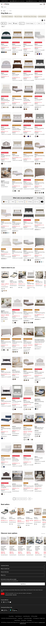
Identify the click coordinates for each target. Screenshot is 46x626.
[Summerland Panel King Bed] (6, 418)
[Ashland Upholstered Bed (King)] (40, 391)
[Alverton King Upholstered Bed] (17, 448)
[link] (6, 48)
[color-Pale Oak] (13, 54)
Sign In (41, 4)
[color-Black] (15, 379)
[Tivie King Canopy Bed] (17, 391)
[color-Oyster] (17, 191)
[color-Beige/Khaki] (13, 379)
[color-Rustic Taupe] (30, 409)
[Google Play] (14, 610)
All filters (41, 197)
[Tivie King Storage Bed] (40, 118)
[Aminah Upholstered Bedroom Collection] (28, 332)
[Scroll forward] (42, 202)
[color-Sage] (39, 163)
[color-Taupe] (4, 233)
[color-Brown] (15, 54)
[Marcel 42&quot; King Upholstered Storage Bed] (28, 391)
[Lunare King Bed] (6, 35)
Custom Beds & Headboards (7, 16)
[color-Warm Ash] (26, 409)
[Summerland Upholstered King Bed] (6, 448)
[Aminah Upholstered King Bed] (40, 145)
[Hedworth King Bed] (40, 35)
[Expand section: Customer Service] (23, 565)
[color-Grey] (41, 54)
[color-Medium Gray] (37, 109)
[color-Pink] (6, 290)
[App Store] (4, 610)
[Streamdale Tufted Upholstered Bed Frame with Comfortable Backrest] (39, 540)
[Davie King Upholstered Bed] (28, 35)
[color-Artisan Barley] (4, 107)
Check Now (15, 594)
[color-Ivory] (37, 436)
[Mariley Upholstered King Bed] (17, 173)
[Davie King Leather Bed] (28, 64)
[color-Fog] (19, 107)
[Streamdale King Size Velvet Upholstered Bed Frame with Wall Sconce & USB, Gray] (22, 540)
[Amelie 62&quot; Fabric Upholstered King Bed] (17, 118)
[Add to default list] (16, 271)
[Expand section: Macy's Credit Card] (23, 568)
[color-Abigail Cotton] (2, 107)
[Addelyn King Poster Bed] (6, 391)
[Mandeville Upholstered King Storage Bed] (40, 362)
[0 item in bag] (44, 4)
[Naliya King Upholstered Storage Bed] (28, 302)
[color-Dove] (13, 191)
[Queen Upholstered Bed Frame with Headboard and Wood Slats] (5, 275)
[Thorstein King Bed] (40, 89)
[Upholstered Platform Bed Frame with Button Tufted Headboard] (4, 511)
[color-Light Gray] (35, 109)
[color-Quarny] (8, 233)
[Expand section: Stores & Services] (23, 571)
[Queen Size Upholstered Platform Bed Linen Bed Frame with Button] (22, 275)
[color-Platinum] (35, 262)
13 (29, 498)
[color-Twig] (35, 192)
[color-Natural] (18, 527)
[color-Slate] (6, 233)
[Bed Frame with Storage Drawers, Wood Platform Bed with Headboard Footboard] (21, 511)
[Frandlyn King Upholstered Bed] (28, 89)
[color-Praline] (37, 163)
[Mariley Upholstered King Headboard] (6, 332)
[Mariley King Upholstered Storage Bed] (28, 242)
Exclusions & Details (8, 594)
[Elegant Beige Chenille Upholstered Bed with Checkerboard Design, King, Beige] (5, 540)
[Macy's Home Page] (6, 4)
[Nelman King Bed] (17, 64)
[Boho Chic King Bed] (40, 448)
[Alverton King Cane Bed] (28, 448)
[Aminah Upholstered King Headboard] (17, 332)
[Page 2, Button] (32, 499)
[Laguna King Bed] (17, 145)
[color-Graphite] (17, 107)
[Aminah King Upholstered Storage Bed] (28, 362)
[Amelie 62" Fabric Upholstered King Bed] (31, 275)
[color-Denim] (21, 107)
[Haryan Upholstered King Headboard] (40, 242)
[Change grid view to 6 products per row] (44, 20)
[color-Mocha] (19, 191)
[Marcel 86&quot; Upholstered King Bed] (6, 89)
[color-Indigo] (35, 409)
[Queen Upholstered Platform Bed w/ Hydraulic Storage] (30, 540)
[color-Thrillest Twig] (13, 107)
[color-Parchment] (15, 107)
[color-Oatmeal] (37, 409)
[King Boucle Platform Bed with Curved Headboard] (13, 540)
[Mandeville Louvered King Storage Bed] (6, 476)
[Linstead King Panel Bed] (28, 145)
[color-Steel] (15, 191)
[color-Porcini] (6, 52)
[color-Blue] (39, 54)
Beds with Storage (18, 16)
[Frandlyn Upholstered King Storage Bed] (17, 213)
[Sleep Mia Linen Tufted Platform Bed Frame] (40, 418)
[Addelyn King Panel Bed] (6, 362)
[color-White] (35, 54)
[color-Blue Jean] (4, 52)
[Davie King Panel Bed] (17, 35)
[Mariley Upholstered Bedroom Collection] (28, 418)
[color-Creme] (2, 233)
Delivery (10, 23)
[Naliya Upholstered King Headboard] (40, 173)
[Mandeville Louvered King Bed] (17, 302)
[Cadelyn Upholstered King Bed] (6, 213)
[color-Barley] (35, 163)
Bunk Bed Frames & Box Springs (30, 16)
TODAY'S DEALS (4, 1)
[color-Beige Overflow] (4, 290)
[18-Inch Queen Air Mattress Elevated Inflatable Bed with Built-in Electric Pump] (13, 511)
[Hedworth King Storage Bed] (28, 118)
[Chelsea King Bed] (6, 242)
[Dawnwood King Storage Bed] (17, 242)
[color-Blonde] (26, 109)
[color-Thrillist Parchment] (8, 107)
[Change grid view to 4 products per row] (42, 20)
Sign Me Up (23, 583)
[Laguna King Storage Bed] (28, 476)
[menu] (1, 4)
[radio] (2, 52)
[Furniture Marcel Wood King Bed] (6, 118)
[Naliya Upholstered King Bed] (17, 89)
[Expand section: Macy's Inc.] (23, 575)
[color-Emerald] (2, 52)
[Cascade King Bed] (40, 213)
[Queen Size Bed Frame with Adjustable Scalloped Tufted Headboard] (13, 275)
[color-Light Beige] (28, 409)
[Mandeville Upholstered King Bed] (6, 145)
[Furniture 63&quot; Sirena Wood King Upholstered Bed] (28, 173)
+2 (9, 232)
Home (4, 10)
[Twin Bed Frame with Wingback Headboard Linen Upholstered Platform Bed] (29, 511)
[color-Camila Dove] (24, 439)
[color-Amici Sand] (6, 107)
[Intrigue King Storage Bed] (40, 302)
